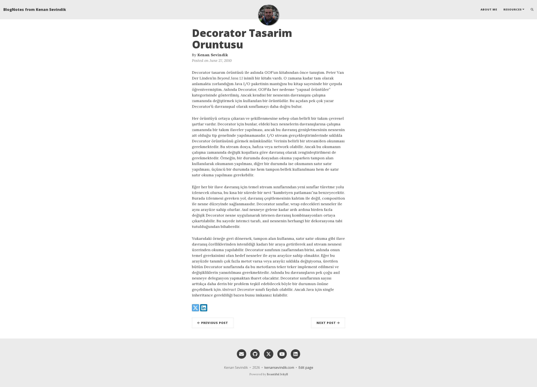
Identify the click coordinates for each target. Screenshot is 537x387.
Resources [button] (512, 9)
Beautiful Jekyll (277, 374)
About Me (489, 9)
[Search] (531, 9)
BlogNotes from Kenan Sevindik (34, 9)
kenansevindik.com (279, 367)
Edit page (305, 367)
